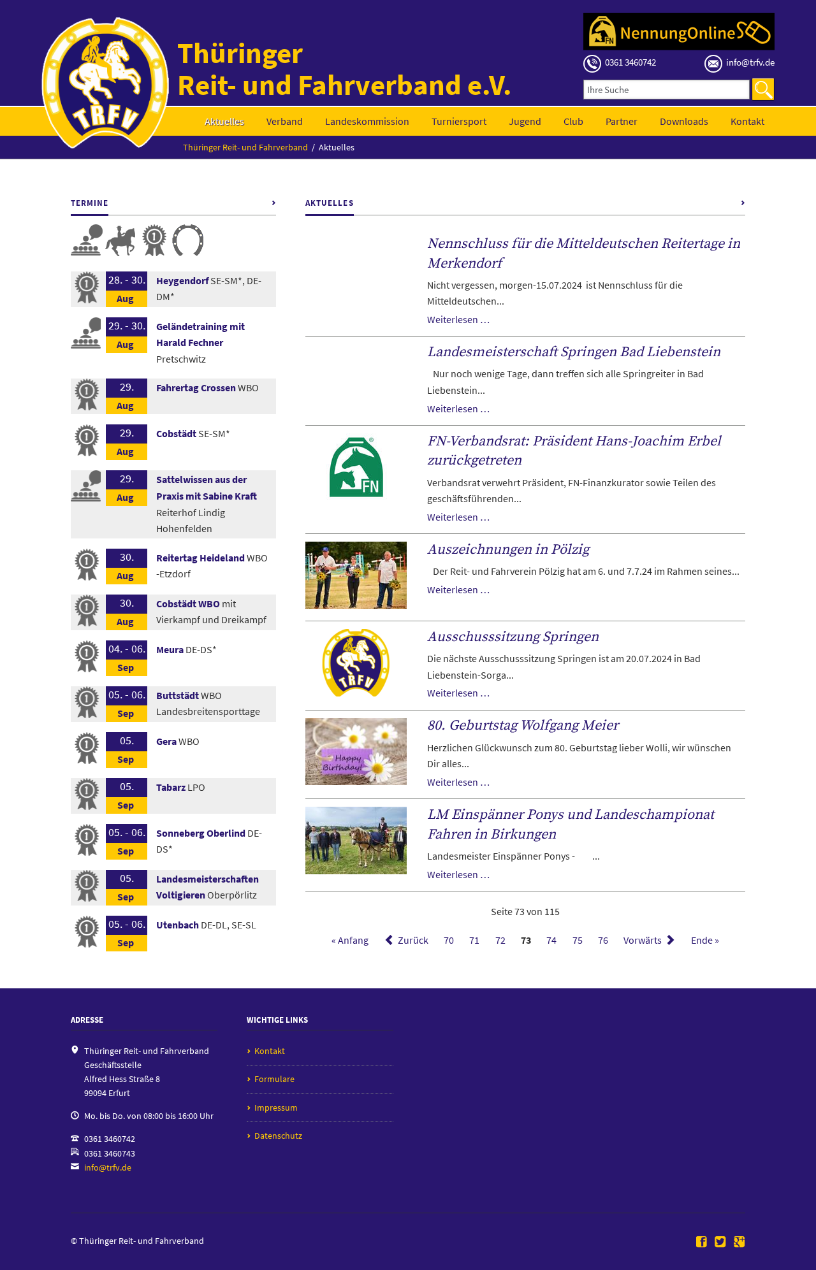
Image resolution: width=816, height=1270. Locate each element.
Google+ (739, 1242)
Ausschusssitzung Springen (513, 637)
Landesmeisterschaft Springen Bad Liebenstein (573, 352)
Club (573, 121)
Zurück (413, 940)
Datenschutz (278, 1135)
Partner (622, 121)
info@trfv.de (107, 1167)
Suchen (763, 89)
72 (500, 940)
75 (577, 940)
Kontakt (747, 121)
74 (551, 940)
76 (603, 940)
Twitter (720, 1242)
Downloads (684, 121)
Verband (284, 121)
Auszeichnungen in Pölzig (508, 549)
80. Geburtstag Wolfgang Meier (522, 725)
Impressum (276, 1107)
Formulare (274, 1079)
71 (474, 940)
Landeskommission (367, 121)
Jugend (525, 121)
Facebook (702, 1242)
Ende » (705, 940)
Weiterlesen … (458, 319)
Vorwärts (642, 940)
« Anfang (350, 940)
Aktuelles (224, 121)
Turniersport (459, 121)
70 (449, 940)
